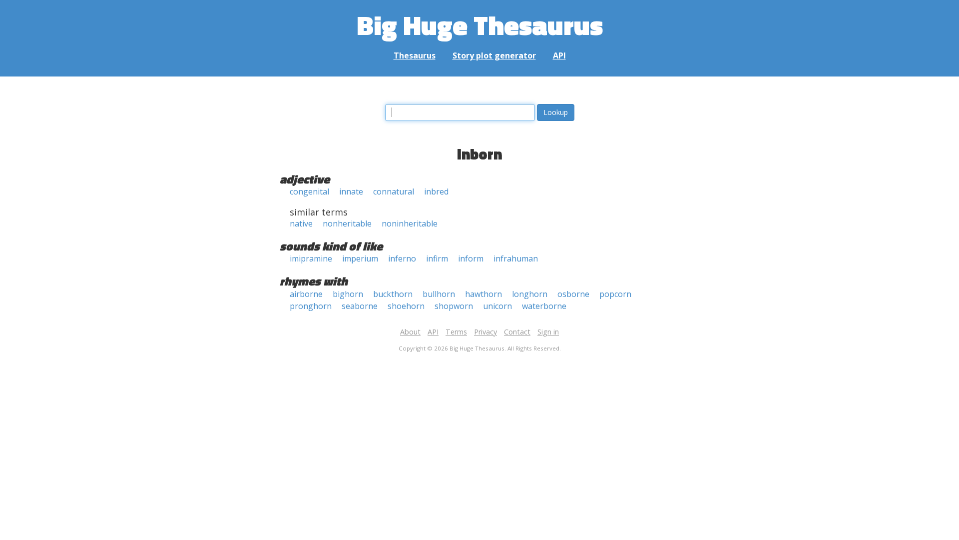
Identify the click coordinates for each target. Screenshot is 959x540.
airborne (306, 294)
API (559, 55)
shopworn (454, 306)
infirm (437, 258)
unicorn (497, 306)
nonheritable (347, 223)
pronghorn (311, 306)
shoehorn (406, 306)
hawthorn (483, 294)
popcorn (615, 294)
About (410, 331)
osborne (573, 294)
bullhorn (439, 294)
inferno (402, 258)
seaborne (360, 306)
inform (470, 258)
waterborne (544, 306)
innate (351, 191)
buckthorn (393, 294)
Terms (456, 331)
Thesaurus (415, 55)
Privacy (485, 331)
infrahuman (515, 258)
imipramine (311, 258)
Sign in (548, 331)
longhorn (529, 294)
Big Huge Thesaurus (480, 25)
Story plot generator (494, 55)
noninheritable (410, 223)
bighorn (348, 294)
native (301, 223)
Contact (517, 331)
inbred (436, 191)
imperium (360, 258)
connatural (393, 191)
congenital (309, 191)
